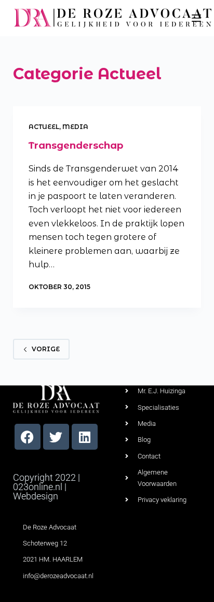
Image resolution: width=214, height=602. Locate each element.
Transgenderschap (76, 145)
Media (75, 127)
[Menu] (196, 18)
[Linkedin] (85, 437)
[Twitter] (56, 437)
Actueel (44, 127)
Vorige (46, 349)
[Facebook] (28, 437)
